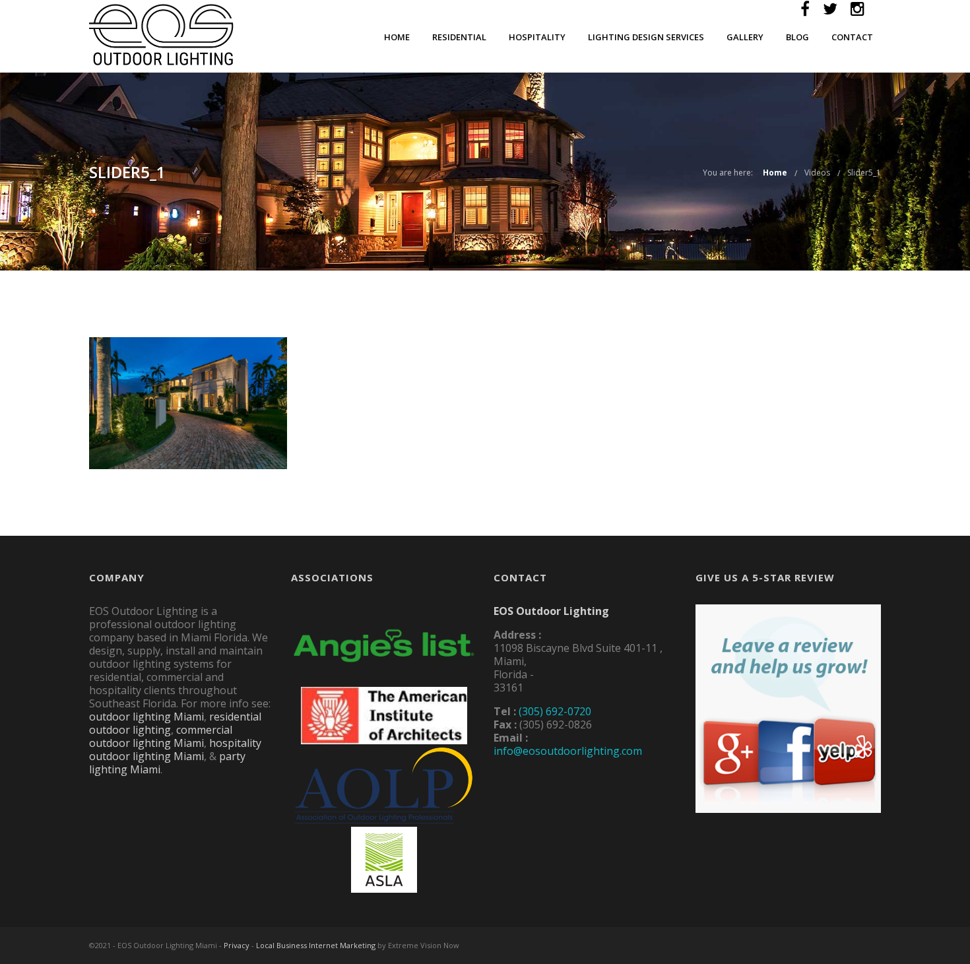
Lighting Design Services (646, 37)
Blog (797, 37)
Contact (852, 37)
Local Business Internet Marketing (315, 945)
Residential (459, 37)
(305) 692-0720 (555, 711)
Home (397, 37)
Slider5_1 (864, 172)
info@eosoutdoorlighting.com (568, 751)
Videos (817, 172)
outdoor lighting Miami (146, 716)
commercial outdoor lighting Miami (160, 736)
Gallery (745, 37)
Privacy (236, 945)
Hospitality (537, 37)
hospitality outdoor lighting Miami (175, 749)
